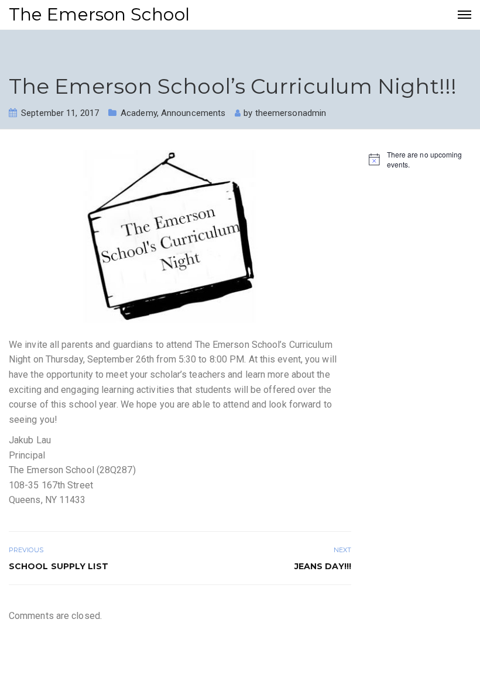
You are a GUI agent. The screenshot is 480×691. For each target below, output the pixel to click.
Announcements (193, 113)
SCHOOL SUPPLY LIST (58, 566)
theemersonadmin (291, 113)
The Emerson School (99, 14)
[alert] (420, 159)
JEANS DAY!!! (322, 566)
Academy (139, 113)
